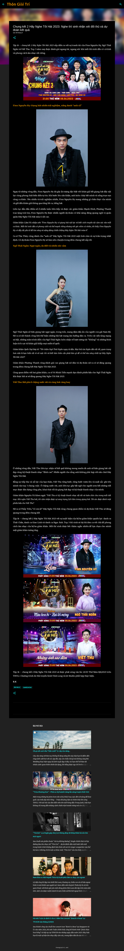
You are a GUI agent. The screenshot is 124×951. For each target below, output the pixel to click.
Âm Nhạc (17, 687)
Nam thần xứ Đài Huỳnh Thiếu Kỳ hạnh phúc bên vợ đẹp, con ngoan (59, 877)
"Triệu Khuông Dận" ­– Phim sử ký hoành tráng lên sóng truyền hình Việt (61, 792)
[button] (14, 38)
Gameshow (27, 687)
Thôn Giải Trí (18, 4)
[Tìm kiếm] (120, 4)
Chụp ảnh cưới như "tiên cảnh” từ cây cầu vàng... (51, 751)
